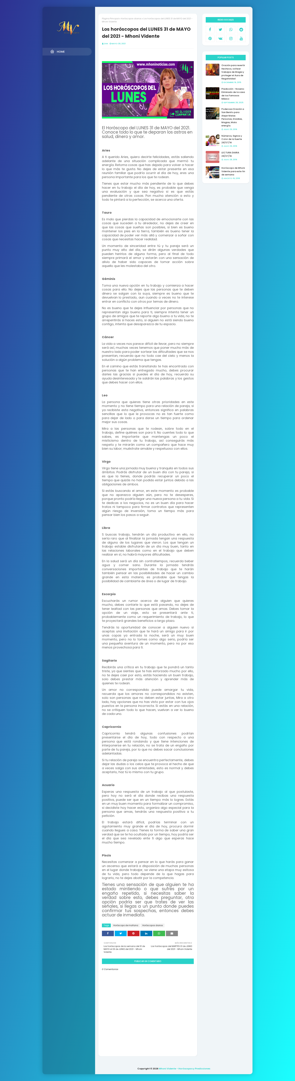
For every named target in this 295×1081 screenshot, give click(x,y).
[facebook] (210, 29)
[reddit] (241, 29)
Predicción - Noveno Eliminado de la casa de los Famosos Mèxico (233, 94)
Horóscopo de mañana (125, 925)
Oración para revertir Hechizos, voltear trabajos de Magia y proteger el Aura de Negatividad (233, 72)
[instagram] (231, 38)
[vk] (220, 38)
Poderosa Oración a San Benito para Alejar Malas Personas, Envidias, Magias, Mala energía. (232, 117)
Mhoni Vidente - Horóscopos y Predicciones (184, 1068)
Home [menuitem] (61, 52)
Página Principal (110, 18)
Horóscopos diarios (131, 18)
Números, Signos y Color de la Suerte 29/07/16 (231, 139)
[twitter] (220, 29)
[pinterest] (210, 38)
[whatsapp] (231, 29)
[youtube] (241, 38)
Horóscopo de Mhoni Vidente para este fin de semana (233, 171)
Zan (106, 43)
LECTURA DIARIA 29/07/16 (230, 154)
